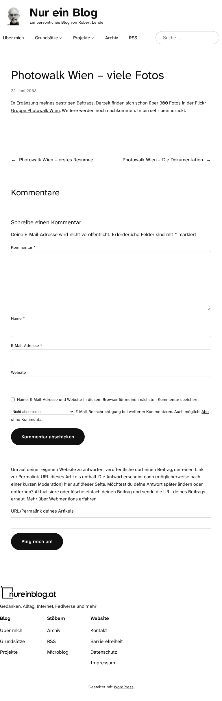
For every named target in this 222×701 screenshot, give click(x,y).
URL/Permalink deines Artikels (42, 511)
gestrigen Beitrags (75, 103)
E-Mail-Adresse (26, 345)
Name (18, 318)
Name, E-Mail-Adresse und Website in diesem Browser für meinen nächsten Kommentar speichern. (108, 399)
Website (18, 372)
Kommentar (23, 247)
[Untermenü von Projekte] (92, 37)
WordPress (124, 686)
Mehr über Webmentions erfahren (62, 499)
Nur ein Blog (63, 12)
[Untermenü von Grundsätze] (60, 37)
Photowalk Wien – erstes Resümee (56, 159)
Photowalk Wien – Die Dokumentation (163, 159)
